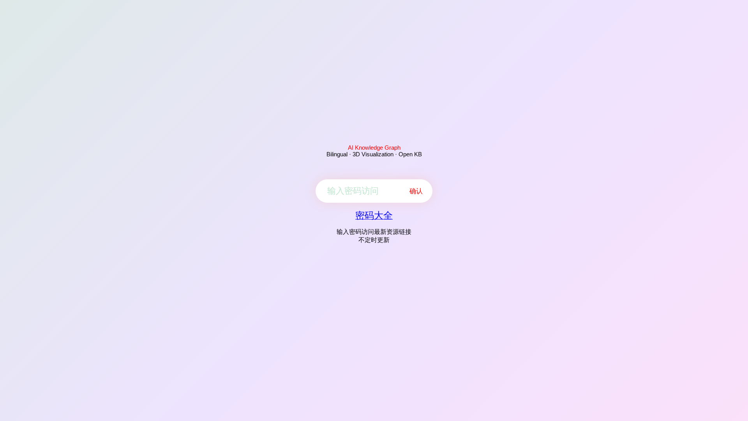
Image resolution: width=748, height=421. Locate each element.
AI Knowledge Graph (374, 147)
